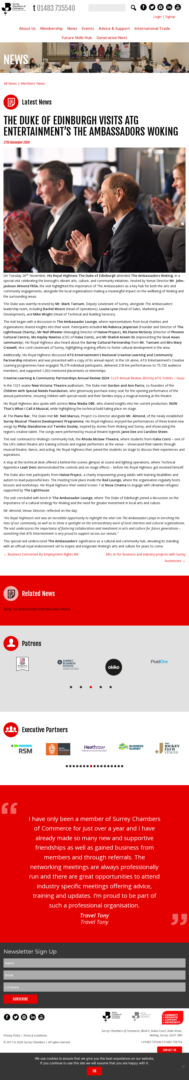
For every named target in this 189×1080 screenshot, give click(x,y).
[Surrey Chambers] (14, 17)
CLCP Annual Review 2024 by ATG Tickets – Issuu (147, 378)
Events (88, 28)
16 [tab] (119, 766)
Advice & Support (114, 28)
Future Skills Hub (77, 37)
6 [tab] (84, 766)
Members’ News (33, 83)
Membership (51, 28)
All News (10, 83)
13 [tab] (108, 766)
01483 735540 (56, 8)
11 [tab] (101, 766)
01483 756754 (173, 1042)
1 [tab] (71, 687)
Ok (94, 1071)
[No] (183, 1066)
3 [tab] (91, 687)
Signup (170, 16)
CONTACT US (169, 1050)
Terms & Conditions (35, 1035)
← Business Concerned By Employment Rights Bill (40, 554)
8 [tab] (91, 766)
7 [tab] (87, 766)
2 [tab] (81, 687)
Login (157, 16)
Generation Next (112, 37)
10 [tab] (98, 766)
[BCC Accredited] (112, 1021)
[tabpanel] (22, 664)
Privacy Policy (11, 1035)
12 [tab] (105, 766)
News (72, 28)
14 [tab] (112, 766)
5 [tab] (110, 687)
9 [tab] (94, 766)
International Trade (152, 28)
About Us (27, 28)
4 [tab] (101, 687)
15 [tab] (115, 766)
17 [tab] (122, 766)
